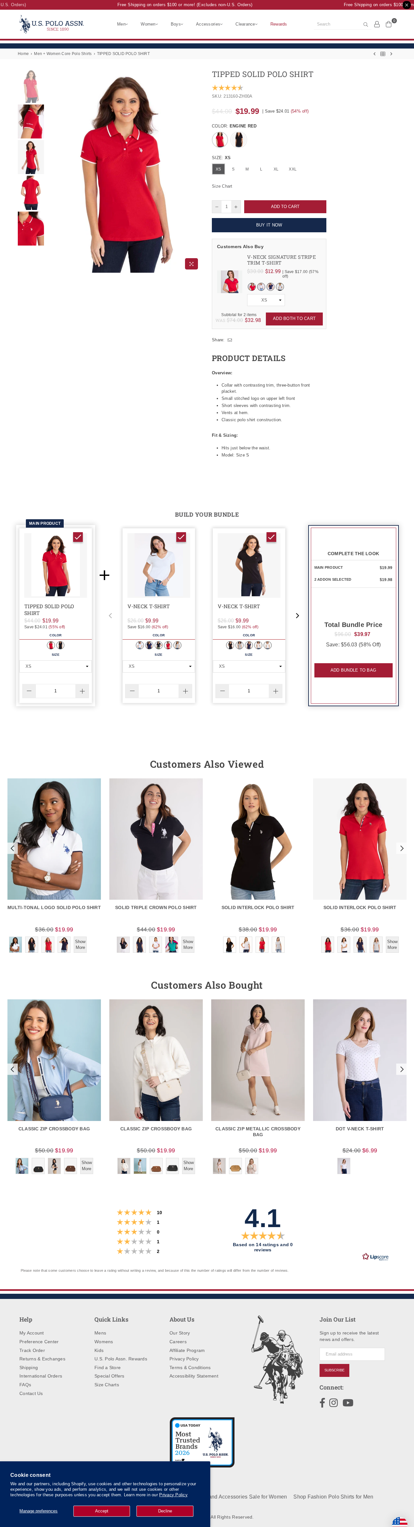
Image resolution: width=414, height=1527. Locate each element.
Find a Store (107, 1367)
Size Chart (222, 186)
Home (23, 53)
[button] (110, 615)
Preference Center (39, 1341)
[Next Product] (391, 54)
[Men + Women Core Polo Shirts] (382, 54)
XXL (293, 169)
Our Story (179, 1332)
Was (229, 320)
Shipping (28, 1367)
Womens (103, 1341)
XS (218, 169)
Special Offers (109, 1376)
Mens (100, 1332)
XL (276, 169)
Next (196, 171)
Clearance (245, 24)
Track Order (32, 1350)
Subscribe (334, 1370)
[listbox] (266, 300)
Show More (80, 944)
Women (148, 24)
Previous (51, 171)
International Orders (40, 1376)
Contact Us (31, 1393)
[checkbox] (78, 537)
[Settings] (377, 24)
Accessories (208, 24)
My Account (31, 1332)
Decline (165, 1511)
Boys (176, 24)
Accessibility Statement (193, 1376)
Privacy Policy (173, 1494)
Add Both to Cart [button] (294, 318)
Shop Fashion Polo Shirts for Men (333, 1497)
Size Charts (106, 1384)
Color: (234, 126)
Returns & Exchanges (42, 1358)
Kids (99, 1350)
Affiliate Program (187, 1350)
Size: (221, 157)
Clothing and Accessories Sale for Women (237, 1497)
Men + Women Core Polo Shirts (63, 53)
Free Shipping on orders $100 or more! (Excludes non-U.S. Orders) (175, 4)
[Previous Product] (374, 54)
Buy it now (269, 225)
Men (121, 24)
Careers (178, 1341)
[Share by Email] (230, 340)
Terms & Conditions (190, 1367)
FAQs (25, 1384)
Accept (101, 1511)
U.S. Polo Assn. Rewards (120, 1358)
